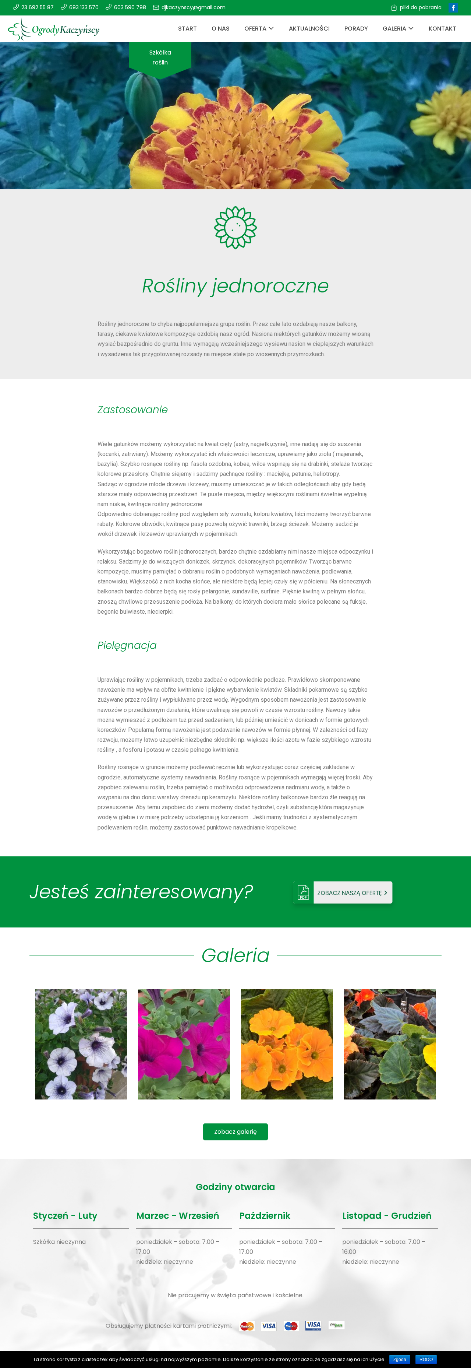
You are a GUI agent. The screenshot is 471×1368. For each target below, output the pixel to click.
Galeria (394, 28)
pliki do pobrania (421, 7)
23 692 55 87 (37, 7)
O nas (221, 28)
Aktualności (309, 28)
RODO (426, 1359)
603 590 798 (130, 7)
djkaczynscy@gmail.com (194, 7)
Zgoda (399, 1359)
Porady (356, 28)
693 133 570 (84, 7)
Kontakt (442, 28)
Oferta (255, 28)
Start (187, 28)
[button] (235, 1131)
